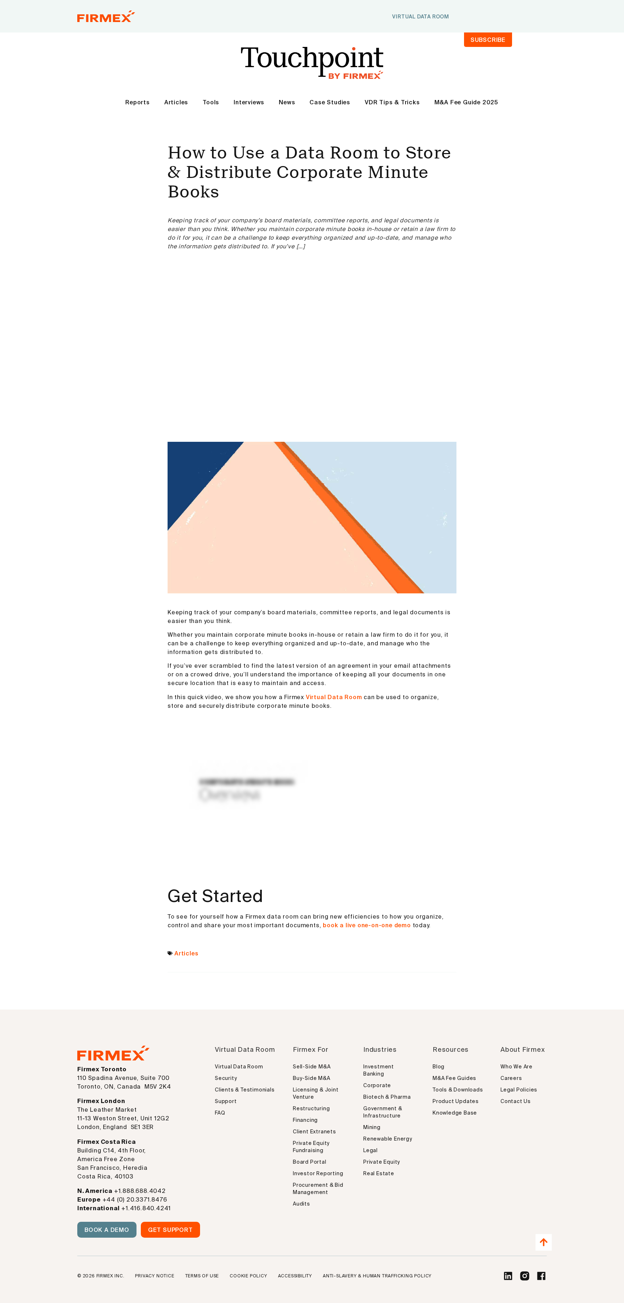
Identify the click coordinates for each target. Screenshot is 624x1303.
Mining (372, 1127)
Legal (370, 1150)
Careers (511, 1078)
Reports (137, 102)
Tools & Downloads (458, 1090)
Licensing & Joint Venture (316, 1093)
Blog (439, 1066)
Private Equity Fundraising (311, 1146)
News (287, 102)
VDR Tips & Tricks (392, 102)
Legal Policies (518, 1090)
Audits (301, 1204)
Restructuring (311, 1108)
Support (226, 1101)
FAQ (220, 1113)
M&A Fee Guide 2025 (466, 102)
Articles (176, 102)
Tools (211, 102)
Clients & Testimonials (245, 1090)
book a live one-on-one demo (367, 925)
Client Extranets (314, 1131)
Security (226, 1078)
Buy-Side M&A (311, 1078)
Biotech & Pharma (387, 1097)
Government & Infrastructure (382, 1112)
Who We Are (516, 1066)
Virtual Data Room (334, 697)
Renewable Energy (387, 1139)
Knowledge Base (455, 1113)
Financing (305, 1120)
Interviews (249, 102)
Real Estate (378, 1173)
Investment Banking (378, 1070)
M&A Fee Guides (454, 1078)
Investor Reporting (318, 1173)
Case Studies (329, 102)
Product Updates (456, 1101)
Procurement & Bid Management (318, 1188)
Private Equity (381, 1162)
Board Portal (309, 1162)
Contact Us (515, 1101)
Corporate (377, 1085)
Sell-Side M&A (311, 1066)
